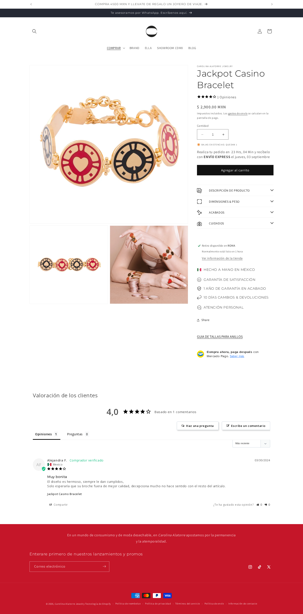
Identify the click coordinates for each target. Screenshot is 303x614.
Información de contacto (242, 603)
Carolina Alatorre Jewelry (70, 603)
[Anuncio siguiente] (272, 4)
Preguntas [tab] (75, 434)
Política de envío (214, 603)
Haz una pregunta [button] (200, 426)
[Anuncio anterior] (31, 4)
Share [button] (205, 320)
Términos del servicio (187, 603)
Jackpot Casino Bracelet (64, 494)
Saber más (237, 356)
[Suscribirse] (104, 566)
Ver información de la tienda (222, 258)
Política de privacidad (158, 603)
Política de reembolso (128, 603)
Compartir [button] (60, 505)
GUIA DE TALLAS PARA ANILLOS (220, 336)
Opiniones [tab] (43, 434)
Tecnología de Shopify (98, 603)
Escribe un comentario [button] (248, 426)
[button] (34, 31)
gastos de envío (238, 113)
